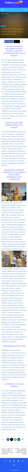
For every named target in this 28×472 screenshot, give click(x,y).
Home (2, 13)
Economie (7, 13)
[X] (11, 439)
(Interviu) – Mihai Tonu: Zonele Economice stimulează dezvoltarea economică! (8, 451)
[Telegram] (18, 461)
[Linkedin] (18, 439)
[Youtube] (14, 465)
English (3, 470)
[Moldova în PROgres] (14, 4)
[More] (22, 41)
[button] (2, 10)
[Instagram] (9, 461)
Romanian (9, 470)
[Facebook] (8, 439)
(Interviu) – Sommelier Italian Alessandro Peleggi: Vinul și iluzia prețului (20, 451)
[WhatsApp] (15, 439)
